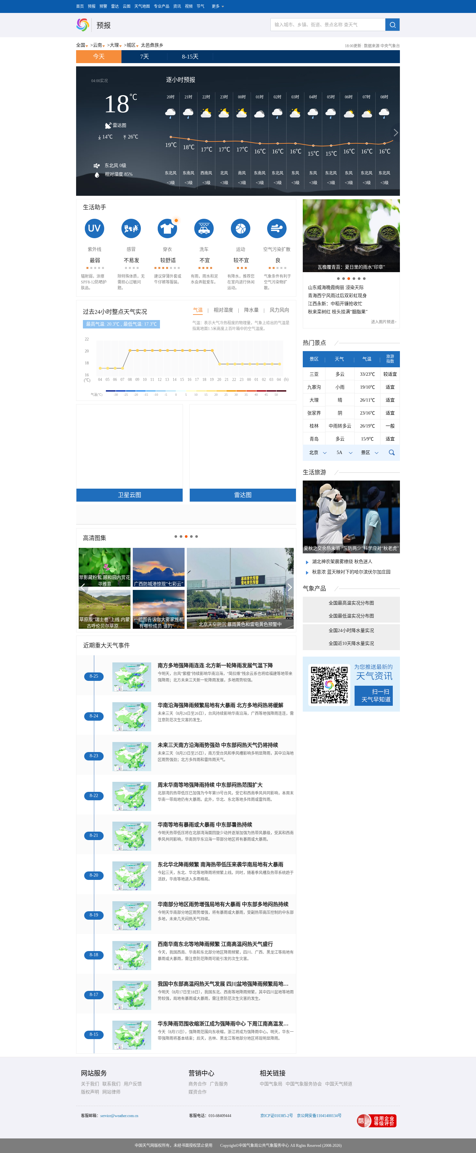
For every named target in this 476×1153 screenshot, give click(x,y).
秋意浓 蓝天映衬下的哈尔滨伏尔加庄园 (351, 572)
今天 (99, 56)
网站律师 (111, 1092)
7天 (144, 56)
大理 (114, 45)
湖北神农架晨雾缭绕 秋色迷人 (342, 561)
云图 (126, 6)
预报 (92, 6)
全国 (80, 45)
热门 (314, 343)
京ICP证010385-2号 (276, 1116)
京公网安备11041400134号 (319, 1116)
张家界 (314, 413)
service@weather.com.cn (119, 1116)
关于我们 (90, 1083)
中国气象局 (271, 1083)
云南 (97, 45)
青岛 (314, 439)
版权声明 (90, 1092)
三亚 (314, 374)
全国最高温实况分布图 (351, 603)
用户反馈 (133, 1083)
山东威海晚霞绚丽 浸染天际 (336, 287)
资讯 (177, 6)
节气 (200, 6)
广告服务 (219, 1083)
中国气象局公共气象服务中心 (264, 1145)
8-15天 (190, 56)
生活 (314, 472)
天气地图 (142, 6)
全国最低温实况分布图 (351, 616)
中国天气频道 (338, 1083)
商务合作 (197, 1083)
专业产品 (161, 6)
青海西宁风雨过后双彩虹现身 (337, 295)
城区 (131, 45)
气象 (314, 588)
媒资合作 (197, 1092)
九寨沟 (314, 387)
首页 (80, 6)
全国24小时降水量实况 (351, 630)
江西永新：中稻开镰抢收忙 (335, 303)
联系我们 (111, 1083)
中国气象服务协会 (304, 1083)
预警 (103, 6)
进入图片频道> (384, 322)
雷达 (115, 6)
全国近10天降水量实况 (351, 643)
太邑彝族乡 (152, 45)
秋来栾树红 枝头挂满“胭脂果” (338, 311)
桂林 (314, 426)
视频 (189, 6)
